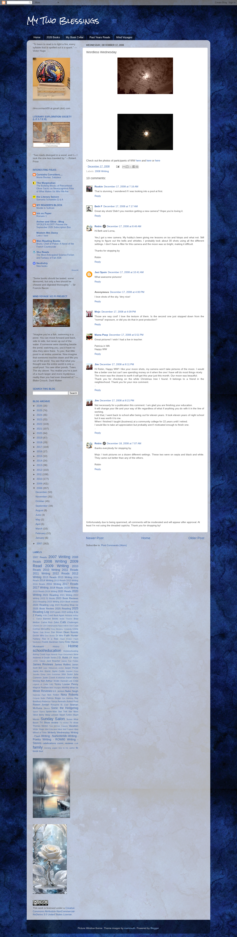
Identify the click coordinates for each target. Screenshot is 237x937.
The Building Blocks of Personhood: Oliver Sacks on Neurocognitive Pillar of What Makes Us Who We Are (55, 188)
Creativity (68, 629)
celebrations (49, 743)
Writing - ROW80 (54, 739)
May (38, 519)
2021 (40, 428)
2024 (40, 415)
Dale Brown (45, 632)
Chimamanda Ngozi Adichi (57, 626)
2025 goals (55, 612)
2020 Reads (64, 591)
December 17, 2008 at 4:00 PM (127, 292)
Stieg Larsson (51, 715)
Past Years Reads (100, 37)
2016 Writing (53, 584)
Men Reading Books (48, 241)
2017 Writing (41, 587)
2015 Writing (72, 580)
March (39, 528)
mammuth (129, 928)
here (138, 160)
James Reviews (43, 664)
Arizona (68, 615)
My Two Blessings (63, 21)
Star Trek (62, 711)
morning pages (50, 748)
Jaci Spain (101, 272)
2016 (40, 451)
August (40, 510)
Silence (47, 708)
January (40, 538)
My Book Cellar (74, 37)
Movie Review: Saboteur (48, 177)
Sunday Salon (53, 719)
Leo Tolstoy (55, 684)
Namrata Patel (39, 695)
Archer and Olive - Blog (50, 221)
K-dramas (60, 677)
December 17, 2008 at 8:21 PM (117, 400)
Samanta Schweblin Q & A (49, 199)
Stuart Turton (65, 715)
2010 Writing (51, 569)
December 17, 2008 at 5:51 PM (126, 335)
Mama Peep (101, 335)
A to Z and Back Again (53, 615)
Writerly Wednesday (59, 732)
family (38, 747)
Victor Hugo (38, 729)
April (38, 524)
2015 (40, 456)
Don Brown (50, 636)
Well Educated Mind (53, 729)
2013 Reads (50, 577)
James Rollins (63, 664)
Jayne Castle (58, 671)
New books (42, 266)
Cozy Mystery (57, 629)
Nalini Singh (71, 691)
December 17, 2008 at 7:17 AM (120, 206)
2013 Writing (65, 577)
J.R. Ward (73, 657)
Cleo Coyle (73, 626)
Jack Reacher (53, 661)
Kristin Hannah (61, 681)
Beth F (98, 206)
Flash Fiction (66, 639)
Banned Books (50, 619)
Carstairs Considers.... (49, 174)
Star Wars (73, 711)
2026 (40, 405)
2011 (40, 474)
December (42, 492)
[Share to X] (130, 166)
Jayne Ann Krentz (42, 671)
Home (36, 37)
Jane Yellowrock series (53, 668)
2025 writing (67, 612)
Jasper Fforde (71, 668)
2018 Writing (71, 587)
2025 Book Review (43, 608)
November (42, 496)
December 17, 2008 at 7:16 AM (121, 186)
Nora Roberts (69, 694)
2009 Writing (57, 566)
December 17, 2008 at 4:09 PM (118, 311)
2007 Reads (40, 557)
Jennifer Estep (39, 674)
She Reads (42, 252)
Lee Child (73, 681)
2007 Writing (59, 557)
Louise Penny (70, 684)
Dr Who (59, 635)
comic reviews (65, 743)
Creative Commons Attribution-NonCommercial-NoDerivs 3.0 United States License (54, 911)
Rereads (62, 701)
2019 (40, 437)
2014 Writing (46, 580)
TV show (74, 722)
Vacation (73, 726)
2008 (40, 488)
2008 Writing (102, 171)
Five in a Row (50, 639)
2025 (40, 410)
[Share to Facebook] (134, 166)
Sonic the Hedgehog (64, 707)
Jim (97, 364)
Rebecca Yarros (49, 701)
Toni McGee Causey (58, 726)
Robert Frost (72, 701)
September (42, 506)
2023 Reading (39, 602)
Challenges (72, 622)
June (39, 515)
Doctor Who (38, 635)
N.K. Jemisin (59, 691)
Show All (74, 270)
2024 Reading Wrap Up (66, 605)
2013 (40, 465)
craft (76, 743)
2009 (40, 483)
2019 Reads (39, 591)
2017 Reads (70, 583)
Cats (63, 622)
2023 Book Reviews (67, 598)
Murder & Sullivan (45, 208)
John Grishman (53, 674)
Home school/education (55, 648)
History (56, 646)
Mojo (97, 311)
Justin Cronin (49, 677)
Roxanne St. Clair (60, 705)
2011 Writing (41, 573)
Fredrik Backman (50, 642)
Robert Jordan (41, 704)
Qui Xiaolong (67, 698)
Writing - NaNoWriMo (54, 735)
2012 (40, 470)
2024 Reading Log (43, 605)
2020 (40, 433)
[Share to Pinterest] (137, 166)
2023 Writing (53, 602)
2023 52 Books (47, 598)
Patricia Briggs (53, 698)
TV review (64, 723)
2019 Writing (51, 591)
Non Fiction (53, 695)
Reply (98, 196)
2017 (40, 447)
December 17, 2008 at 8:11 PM (117, 364)
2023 (40, 419)
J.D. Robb (62, 657)
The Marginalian (46, 183)
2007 (40, 543)
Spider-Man (51, 711)
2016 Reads (39, 584)
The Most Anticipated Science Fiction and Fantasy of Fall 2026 (55, 256)
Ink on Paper (43, 213)
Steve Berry (38, 715)
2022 (40, 424)
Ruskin (99, 186)
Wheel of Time (40, 732)
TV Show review (49, 722)
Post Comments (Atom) (114, 545)
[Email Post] (117, 166)
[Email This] (124, 166)
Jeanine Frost (72, 671)
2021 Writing (66, 595)
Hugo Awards (51, 654)
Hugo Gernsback (65, 654)
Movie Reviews (42, 690)
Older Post (196, 538)
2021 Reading (51, 595)
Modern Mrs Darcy (47, 233)
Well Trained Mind (70, 729)
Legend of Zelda (40, 684)
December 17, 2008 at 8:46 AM (124, 226)
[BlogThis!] (127, 166)
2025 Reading (63, 608)
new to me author (66, 748)
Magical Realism (41, 687)
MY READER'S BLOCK (49, 205)
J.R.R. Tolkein (39, 661)
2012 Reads (61, 573)
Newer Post (94, 538)
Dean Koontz (71, 632)
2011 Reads (70, 569)
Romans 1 (41, 216)
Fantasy (36, 639)
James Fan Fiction (69, 661)
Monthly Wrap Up (70, 687)
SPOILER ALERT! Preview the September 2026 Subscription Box (53, 226)
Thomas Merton (40, 726)
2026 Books (53, 37)
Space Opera (39, 712)
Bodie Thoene (66, 619)
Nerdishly (42, 263)
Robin (98, 226)
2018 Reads (56, 587)
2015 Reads (60, 580)
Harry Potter (64, 642)
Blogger (154, 928)
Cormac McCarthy (41, 629)
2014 (40, 460)
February (41, 533)
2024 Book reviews (69, 602)
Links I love (42, 235)
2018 (40, 442)
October (40, 501)
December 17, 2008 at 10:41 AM (126, 272)
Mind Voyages (124, 37)
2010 (40, 479)
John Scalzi (67, 674)
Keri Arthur (47, 681)
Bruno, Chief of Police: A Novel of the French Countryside (55, 245)
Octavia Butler (39, 698)
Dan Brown (56, 632)
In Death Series (49, 657)
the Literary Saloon (47, 197)
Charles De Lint (39, 626)
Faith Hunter (71, 635)
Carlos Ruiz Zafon (50, 622)
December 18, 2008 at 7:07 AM (124, 443)
